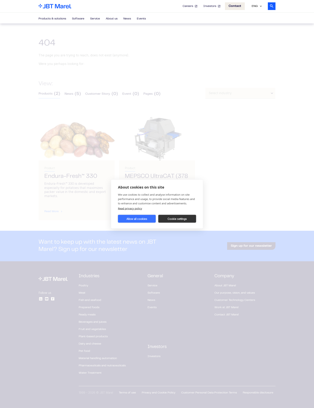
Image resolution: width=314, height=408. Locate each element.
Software (78, 18)
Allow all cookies (136, 218)
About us (112, 18)
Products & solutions (52, 18)
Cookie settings (177, 218)
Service (95, 18)
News (127, 18)
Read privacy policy (130, 208)
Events (141, 18)
